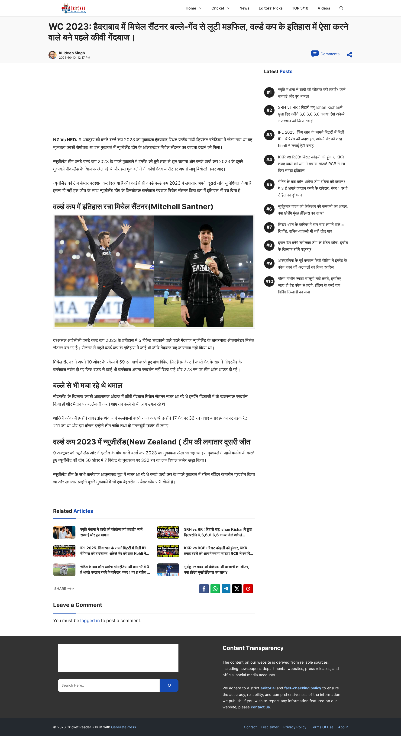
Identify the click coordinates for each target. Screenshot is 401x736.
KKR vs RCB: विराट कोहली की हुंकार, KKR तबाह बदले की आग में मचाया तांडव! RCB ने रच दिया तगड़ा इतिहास (218, 551)
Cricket (217, 8)
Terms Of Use (322, 727)
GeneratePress (123, 727)
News (244, 8)
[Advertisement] (154, 101)
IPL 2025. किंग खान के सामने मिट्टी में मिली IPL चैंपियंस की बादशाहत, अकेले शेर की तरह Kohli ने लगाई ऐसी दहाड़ (113, 551)
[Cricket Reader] (74, 8)
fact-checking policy (302, 688)
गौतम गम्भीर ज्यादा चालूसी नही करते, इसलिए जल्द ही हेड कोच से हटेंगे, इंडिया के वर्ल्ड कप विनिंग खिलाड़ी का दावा (309, 285)
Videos (324, 8)
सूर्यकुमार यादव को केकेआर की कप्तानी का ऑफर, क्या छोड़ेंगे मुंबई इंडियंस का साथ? (216, 569)
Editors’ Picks (271, 8)
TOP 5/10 (300, 8)
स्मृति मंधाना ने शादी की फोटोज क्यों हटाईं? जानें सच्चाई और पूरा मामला (111, 532)
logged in (90, 620)
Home (191, 8)
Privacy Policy (294, 727)
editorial (268, 688)
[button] (341, 8)
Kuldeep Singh (72, 53)
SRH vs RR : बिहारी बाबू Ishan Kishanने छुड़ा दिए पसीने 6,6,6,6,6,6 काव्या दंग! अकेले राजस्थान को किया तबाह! (218, 532)
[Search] (169, 685)
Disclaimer (270, 727)
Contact (250, 727)
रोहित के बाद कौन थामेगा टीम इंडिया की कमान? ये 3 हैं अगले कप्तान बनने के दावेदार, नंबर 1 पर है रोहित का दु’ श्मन (115, 569)
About (343, 727)
